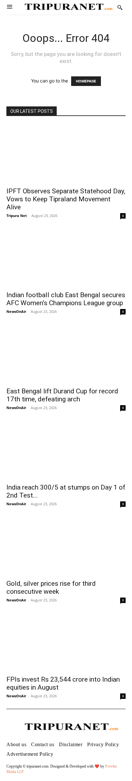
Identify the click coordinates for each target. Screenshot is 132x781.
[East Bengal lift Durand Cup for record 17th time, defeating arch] (66, 353)
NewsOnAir (16, 311)
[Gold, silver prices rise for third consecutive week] (66, 546)
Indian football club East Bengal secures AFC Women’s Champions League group (65, 299)
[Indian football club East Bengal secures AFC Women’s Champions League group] (66, 257)
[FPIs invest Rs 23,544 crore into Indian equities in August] (66, 642)
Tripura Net (16, 215)
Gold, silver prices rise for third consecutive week (51, 587)
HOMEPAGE (86, 81)
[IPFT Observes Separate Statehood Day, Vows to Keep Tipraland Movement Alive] (66, 153)
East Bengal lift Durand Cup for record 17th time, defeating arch (62, 395)
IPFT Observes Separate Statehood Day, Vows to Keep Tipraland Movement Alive (65, 199)
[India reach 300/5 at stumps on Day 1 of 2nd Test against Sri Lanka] (66, 450)
